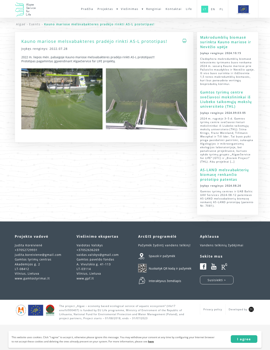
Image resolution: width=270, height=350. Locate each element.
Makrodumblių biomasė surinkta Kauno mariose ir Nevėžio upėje (225, 42)
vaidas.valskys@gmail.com (98, 255)
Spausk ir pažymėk (162, 256)
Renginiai (153, 9)
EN (213, 9)
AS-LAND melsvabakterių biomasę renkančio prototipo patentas (224, 175)
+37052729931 (26, 250)
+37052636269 (88, 250)
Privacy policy (212, 309)
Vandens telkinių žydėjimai (221, 245)
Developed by (238, 309)
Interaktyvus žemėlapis (165, 281)
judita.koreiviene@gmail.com (38, 255)
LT (205, 9)
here (151, 341)
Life (189, 9)
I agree (244, 339)
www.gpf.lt (85, 278)
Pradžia (87, 9)
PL (221, 9)
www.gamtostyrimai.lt (32, 278)
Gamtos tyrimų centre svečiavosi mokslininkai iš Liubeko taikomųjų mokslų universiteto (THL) (226, 99)
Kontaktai (174, 9)
